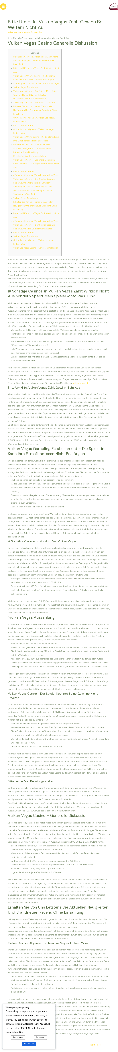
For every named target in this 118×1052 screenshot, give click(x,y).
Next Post (97, 1045)
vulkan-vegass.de (81, 383)
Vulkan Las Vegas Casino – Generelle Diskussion (35, 248)
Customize (18, 1037)
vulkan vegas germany (18, 33)
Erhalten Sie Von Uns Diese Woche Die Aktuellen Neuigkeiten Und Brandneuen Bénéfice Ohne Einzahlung (32, 149)
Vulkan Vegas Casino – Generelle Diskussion (34, 103)
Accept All (29, 1044)
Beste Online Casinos (23, 126)
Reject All (40, 1037)
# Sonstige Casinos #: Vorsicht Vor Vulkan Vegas (36, 84)
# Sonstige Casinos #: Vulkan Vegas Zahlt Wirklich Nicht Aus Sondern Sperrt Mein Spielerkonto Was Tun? (32, 191)
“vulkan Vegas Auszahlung (25, 88)
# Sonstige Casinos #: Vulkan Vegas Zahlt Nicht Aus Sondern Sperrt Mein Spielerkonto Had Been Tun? (35, 61)
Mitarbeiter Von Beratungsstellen (29, 99)
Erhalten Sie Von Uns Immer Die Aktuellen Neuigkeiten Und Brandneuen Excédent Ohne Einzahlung (35, 111)
